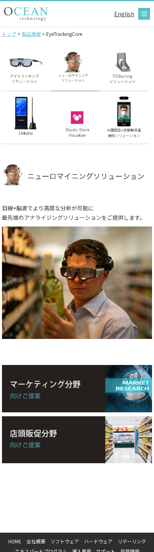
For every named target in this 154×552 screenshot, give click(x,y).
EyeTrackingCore (26, 67)
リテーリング (132, 541)
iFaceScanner (124, 119)
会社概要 (35, 541)
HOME (14, 541)
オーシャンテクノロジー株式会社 (26, 14)
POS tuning (124, 67)
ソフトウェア (65, 541)
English (124, 14)
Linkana (26, 119)
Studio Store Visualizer (75, 119)
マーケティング (77, 388)
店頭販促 (77, 439)
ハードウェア (98, 541)
